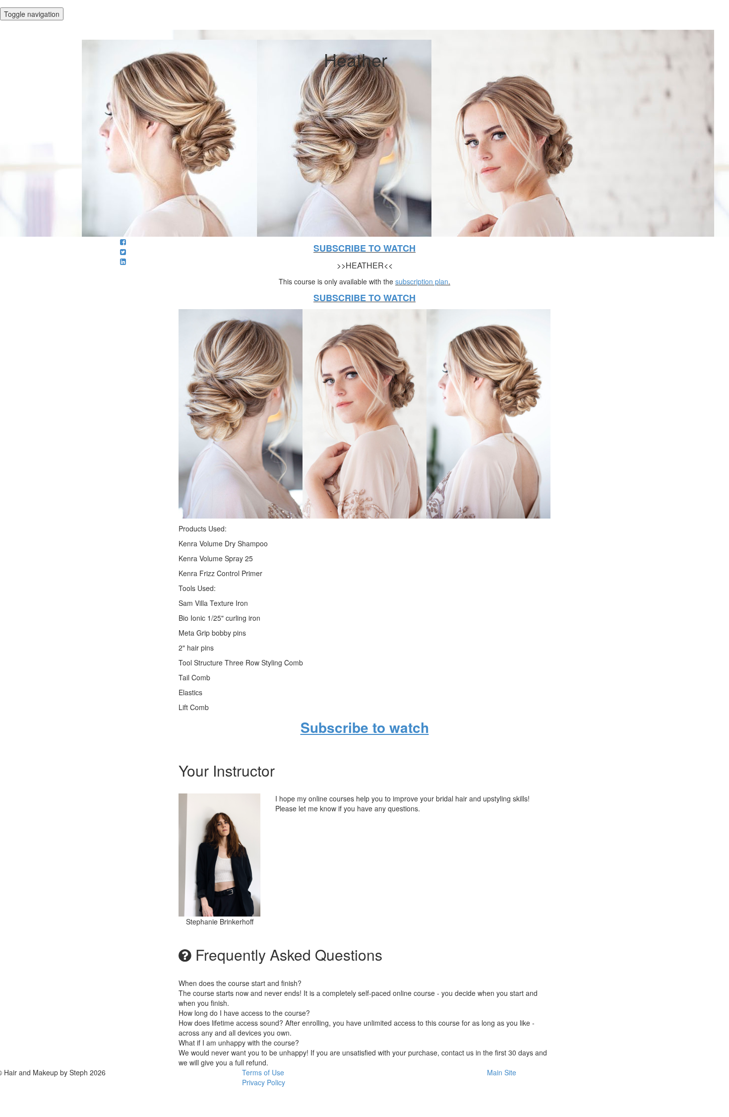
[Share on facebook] (123, 242)
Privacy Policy (263, 1082)
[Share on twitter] (123, 252)
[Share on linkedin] (123, 261)
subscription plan (421, 281)
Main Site (501, 1072)
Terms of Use (263, 1072)
